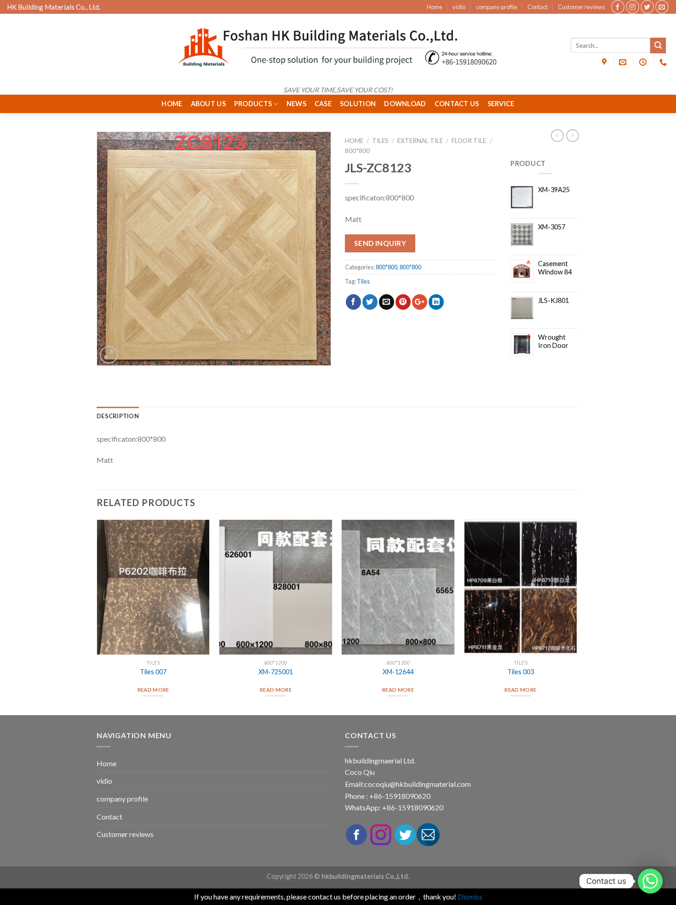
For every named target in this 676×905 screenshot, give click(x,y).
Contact (537, 7)
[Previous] (97, 616)
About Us (208, 104)
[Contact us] (650, 881)
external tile (420, 140)
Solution (358, 104)
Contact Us (457, 104)
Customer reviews (581, 7)
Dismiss (470, 896)
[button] (89, 707)
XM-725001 (275, 672)
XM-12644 (398, 672)
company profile (496, 7)
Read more (153, 690)
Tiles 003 (520, 672)
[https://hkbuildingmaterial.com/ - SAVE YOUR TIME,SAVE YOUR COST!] (338, 47)
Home (434, 7)
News (296, 104)
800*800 (357, 150)
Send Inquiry (380, 243)
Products (253, 104)
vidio (459, 7)
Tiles (380, 140)
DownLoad (405, 104)
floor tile (469, 140)
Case (323, 104)
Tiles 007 (153, 672)
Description (118, 416)
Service (501, 104)
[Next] (577, 616)
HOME (171, 104)
